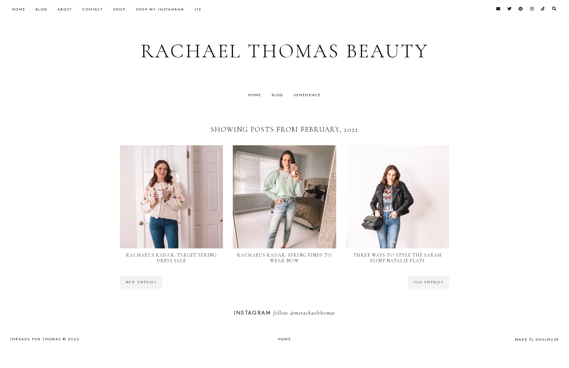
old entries (428, 282)
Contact (92, 9)
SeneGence (307, 95)
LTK (198, 9)
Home (18, 9)
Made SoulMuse (537, 339)
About (65, 9)
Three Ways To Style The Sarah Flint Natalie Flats (397, 258)
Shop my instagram (160, 9)
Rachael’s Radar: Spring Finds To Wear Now (284, 258)
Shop (119, 9)
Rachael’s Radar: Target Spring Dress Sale (171, 258)
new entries (141, 282)
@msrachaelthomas (312, 312)
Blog (41, 9)
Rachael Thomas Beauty (285, 51)
